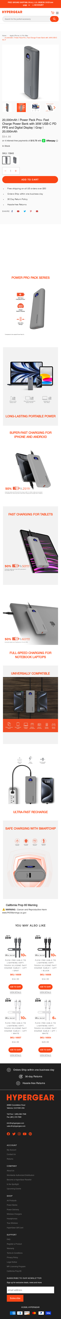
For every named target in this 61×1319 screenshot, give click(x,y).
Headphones (12, 1219)
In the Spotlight (13, 1184)
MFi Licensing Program (16, 1267)
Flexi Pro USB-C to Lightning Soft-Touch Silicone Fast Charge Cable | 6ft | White (45, 1028)
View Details (15, 992)
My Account (11, 1150)
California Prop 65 (14, 1271)
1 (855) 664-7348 (20, 1114)
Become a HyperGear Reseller (19, 1180)
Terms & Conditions (15, 1253)
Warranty (10, 1248)
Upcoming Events (14, 1189)
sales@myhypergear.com (16, 1126)
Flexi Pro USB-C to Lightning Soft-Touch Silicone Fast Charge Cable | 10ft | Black (45, 966)
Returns (10, 1159)
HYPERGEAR (34, 1307)
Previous (7, 107)
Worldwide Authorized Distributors (20, 1175)
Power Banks (12, 1205)
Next (54, 107)
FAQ (8, 1239)
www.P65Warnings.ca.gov (14, 912)
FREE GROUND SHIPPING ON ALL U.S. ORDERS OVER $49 (30, 2)
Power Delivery (13, 1210)
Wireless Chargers (14, 1214)
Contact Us (11, 1154)
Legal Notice (12, 1262)
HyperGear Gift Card (15, 1228)
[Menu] (56, 12)
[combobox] (30, 19)
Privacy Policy (12, 1257)
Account (39, 5)
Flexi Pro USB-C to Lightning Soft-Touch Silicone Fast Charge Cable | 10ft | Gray (15, 966)
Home (4, 35)
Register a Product (14, 1244)
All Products (11, 1201)
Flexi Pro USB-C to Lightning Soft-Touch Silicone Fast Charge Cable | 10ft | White (15, 1028)
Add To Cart (15, 987)
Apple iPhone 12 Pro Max (19, 35)
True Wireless (12, 1223)
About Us (10, 1171)
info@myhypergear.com (15, 1123)
